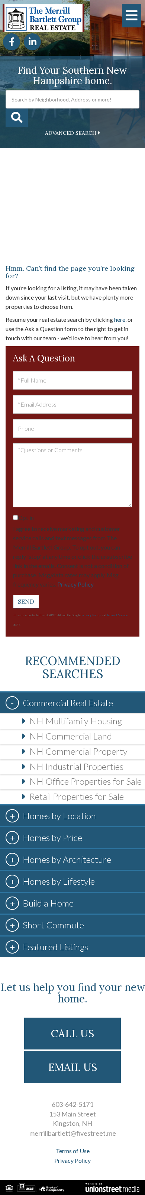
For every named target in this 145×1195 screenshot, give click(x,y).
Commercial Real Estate (68, 702)
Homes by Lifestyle (59, 881)
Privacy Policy (75, 584)
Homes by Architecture (67, 859)
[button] (17, 118)
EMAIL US (72, 1067)
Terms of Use (73, 1150)
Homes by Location (59, 815)
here (119, 319)
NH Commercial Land (70, 736)
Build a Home (48, 903)
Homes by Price (52, 837)
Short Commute (53, 924)
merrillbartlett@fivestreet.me (72, 1133)
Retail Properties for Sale (76, 796)
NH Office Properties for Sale (85, 781)
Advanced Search (70, 133)
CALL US (72, 1033)
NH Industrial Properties (76, 766)
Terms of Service (117, 615)
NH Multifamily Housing (75, 720)
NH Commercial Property (78, 751)
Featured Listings (55, 946)
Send (26, 601)
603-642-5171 (72, 1104)
